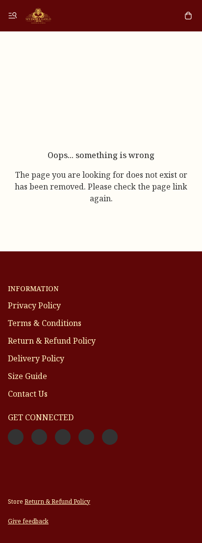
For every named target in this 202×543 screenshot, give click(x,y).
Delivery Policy (36, 358)
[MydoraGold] (38, 16)
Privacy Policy (34, 305)
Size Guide (27, 376)
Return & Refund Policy (52, 340)
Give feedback (28, 521)
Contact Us (28, 393)
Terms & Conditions (44, 323)
